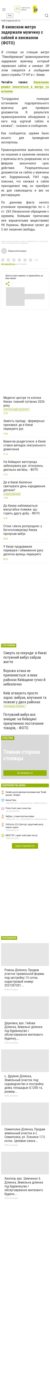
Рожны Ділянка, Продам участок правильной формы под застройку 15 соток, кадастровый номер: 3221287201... (24, 977)
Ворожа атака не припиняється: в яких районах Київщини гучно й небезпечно (24, 677)
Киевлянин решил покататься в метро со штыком (25, 86)
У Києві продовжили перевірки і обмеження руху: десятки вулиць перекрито (23, 550)
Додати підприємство (25, 846)
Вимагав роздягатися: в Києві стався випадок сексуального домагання (24, 445)
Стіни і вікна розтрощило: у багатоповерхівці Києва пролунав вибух (22, 530)
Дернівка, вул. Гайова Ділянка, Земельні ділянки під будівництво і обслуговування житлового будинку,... (23, 1030)
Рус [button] (10, 15)
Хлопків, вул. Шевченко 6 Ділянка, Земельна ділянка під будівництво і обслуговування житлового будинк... (23, 1186)
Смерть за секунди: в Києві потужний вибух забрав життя (25, 657)
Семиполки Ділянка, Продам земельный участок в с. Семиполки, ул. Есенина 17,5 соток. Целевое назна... (24, 1135)
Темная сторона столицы (21, 755)
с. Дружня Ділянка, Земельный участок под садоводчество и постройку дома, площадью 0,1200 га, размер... (24, 1083)
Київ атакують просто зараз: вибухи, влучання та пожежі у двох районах (24, 697)
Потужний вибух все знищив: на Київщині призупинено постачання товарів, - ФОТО (23, 721)
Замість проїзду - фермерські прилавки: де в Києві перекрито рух (24, 425)
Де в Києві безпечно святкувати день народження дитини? (24, 486)
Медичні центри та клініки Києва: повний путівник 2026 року (24, 401)
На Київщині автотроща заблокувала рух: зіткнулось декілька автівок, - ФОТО (23, 465)
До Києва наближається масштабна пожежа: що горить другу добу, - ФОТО (21, 509)
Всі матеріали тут (25, 773)
